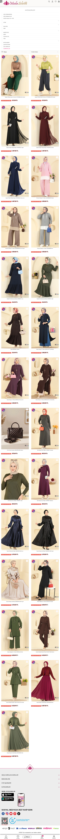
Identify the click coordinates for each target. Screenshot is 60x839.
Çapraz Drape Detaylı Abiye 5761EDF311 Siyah (15, 147)
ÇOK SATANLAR (6, 46)
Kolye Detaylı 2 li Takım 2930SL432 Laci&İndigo (45, 349)
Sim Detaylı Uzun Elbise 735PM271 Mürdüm (45, 500)
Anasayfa (6, 838)
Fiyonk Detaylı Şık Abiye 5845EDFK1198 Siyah (45, 551)
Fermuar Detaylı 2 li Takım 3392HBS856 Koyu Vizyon (15, 248)
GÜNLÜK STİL (6, 36)
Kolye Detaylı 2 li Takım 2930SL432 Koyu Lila (15, 399)
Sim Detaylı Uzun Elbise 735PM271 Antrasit (45, 450)
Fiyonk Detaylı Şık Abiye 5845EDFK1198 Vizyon (15, 601)
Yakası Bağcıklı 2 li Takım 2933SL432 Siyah (45, 601)
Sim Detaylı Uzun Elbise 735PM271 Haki (15, 500)
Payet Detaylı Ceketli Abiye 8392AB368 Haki (15, 752)
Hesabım (54, 838)
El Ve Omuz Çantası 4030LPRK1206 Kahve (15, 450)
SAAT (4, 28)
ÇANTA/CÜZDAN (6, 44)
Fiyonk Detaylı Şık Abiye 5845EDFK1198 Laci (15, 551)
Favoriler (18, 838)
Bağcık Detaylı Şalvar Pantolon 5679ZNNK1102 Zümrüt (15, 97)
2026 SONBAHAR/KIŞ (7, 14)
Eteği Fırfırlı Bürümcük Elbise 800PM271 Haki (45, 298)
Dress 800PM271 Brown (15, 349)
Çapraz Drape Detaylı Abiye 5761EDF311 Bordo (45, 147)
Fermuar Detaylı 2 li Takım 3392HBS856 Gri (45, 248)
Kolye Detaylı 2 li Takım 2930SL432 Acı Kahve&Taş (45, 399)
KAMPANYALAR (6, 48)
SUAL (4, 38)
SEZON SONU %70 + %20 (8, 18)
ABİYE (4, 34)
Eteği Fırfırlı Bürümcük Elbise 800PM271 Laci (15, 298)
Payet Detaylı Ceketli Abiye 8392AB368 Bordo (45, 702)
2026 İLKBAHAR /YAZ (7, 16)
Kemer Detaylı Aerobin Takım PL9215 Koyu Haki (15, 702)
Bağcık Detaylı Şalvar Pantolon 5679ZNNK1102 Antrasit (45, 97)
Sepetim (42, 837)
